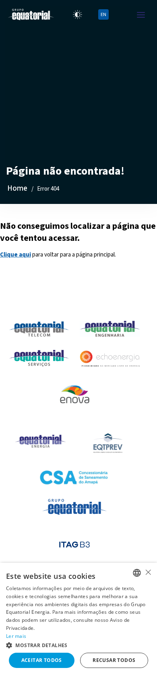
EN (103, 14)
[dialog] (78, 619)
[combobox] (137, 573)
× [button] (148, 572)
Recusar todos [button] (114, 660)
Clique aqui (15, 254)
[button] (78, 645)
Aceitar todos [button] (41, 660)
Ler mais (16, 636)
